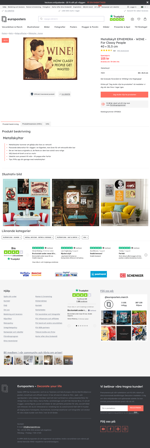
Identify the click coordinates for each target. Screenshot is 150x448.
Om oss (7, 310)
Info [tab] (47, 124)
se (145, 7)
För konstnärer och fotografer (47, 314)
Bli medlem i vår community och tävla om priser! (33, 352)
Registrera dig (135, 409)
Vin (84, 237)
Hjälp (4, 7)
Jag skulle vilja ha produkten (124, 95)
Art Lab (97, 6)
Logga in (133, 7)
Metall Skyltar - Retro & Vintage (38, 237)
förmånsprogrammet (118, 105)
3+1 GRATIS (9, 11)
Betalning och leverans (16, 7)
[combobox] (71, 19)
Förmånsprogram (11, 336)
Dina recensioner (11, 341)
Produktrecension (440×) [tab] (32, 124)
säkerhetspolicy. (133, 413)
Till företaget (141, 27)
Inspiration (77, 7)
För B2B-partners (42, 327)
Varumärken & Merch (12, 27)
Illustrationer (33, 27)
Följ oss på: (107, 290)
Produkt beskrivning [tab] (11, 124)
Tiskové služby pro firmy (45, 332)
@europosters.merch (116, 297)
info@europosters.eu (31, 427)
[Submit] (41, 18)
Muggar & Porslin (90, 27)
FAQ (5, 305)
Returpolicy (8, 323)
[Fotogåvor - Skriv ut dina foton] (132, 19)
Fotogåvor (46, 7)
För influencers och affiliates (47, 319)
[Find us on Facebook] (110, 429)
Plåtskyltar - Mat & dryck (67, 237)
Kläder (106, 27)
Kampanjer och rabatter (110, 7)
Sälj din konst (88, 7)
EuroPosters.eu (17, 19)
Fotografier (59, 27)
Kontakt (7, 301)
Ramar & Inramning (33, 7)
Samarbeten (40, 310)
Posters (73, 27)
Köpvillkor (8, 319)
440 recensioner (123, 51)
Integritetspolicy (10, 327)
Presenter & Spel (122, 27)
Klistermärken (41, 301)
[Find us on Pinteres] (118, 429)
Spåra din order (10, 296)
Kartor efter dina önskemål (61, 7)
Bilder (47, 27)
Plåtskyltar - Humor (11, 237)
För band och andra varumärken (48, 323)
